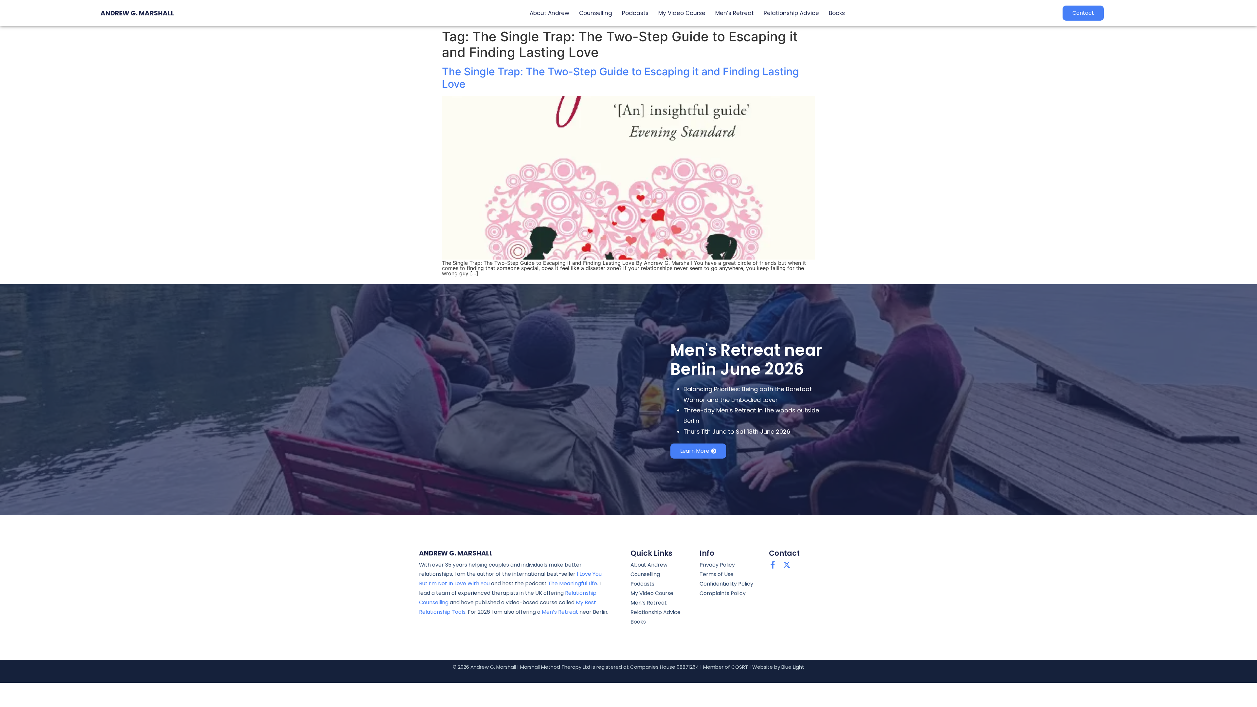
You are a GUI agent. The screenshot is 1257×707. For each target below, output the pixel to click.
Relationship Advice (791, 13)
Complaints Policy (723, 593)
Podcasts (635, 13)
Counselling (595, 13)
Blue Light (792, 666)
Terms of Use (717, 574)
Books (837, 13)
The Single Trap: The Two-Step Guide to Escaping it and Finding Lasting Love (620, 77)
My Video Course (681, 13)
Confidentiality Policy (726, 584)
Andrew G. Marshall (137, 13)
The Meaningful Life (572, 583)
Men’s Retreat (734, 13)
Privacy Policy (717, 565)
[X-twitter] (787, 565)
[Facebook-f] (772, 565)
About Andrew (549, 13)
